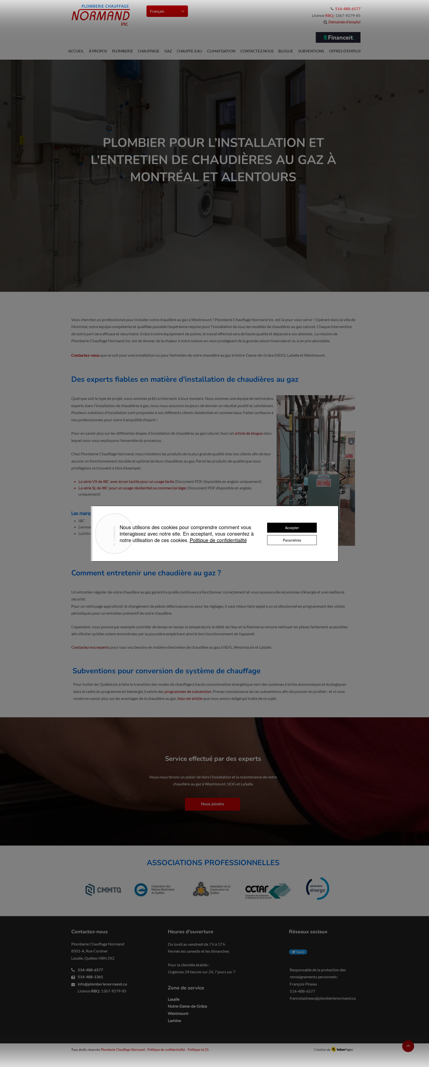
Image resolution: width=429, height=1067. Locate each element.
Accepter (292, 527)
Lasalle (173, 999)
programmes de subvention (188, 691)
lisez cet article (190, 698)
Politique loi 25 (198, 1050)
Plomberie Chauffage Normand (123, 1050)
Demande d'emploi (344, 21)
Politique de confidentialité (166, 1050)
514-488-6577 (90, 969)
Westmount (178, 1013)
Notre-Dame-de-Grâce (187, 1006)
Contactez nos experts (90, 647)
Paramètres (292, 540)
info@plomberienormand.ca (102, 984)
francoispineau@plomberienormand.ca (323, 998)
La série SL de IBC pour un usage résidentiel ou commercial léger (132, 487)
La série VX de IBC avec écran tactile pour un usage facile (126, 481)
